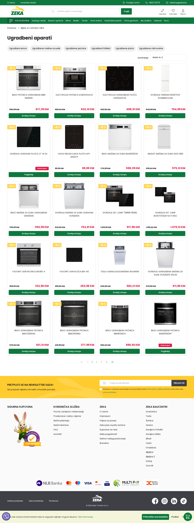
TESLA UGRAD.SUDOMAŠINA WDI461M (120, 271)
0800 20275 (154, 2)
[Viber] (6, 519)
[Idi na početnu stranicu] (17, 11)
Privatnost (53, 501)
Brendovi (104, 443)
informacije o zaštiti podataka (158, 389)
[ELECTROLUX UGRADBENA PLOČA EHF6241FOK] (120, 78)
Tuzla (148, 416)
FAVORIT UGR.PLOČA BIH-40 (74, 271)
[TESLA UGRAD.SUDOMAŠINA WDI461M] (120, 255)
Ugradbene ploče (125, 48)
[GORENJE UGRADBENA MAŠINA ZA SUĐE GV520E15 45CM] (165, 255)
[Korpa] (188, 516)
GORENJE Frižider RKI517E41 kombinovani (165, 96)
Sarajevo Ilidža (153, 434)
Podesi (175, 516)
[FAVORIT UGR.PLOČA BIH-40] (74, 255)
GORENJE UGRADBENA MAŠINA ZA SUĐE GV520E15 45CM (165, 273)
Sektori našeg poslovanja (113, 438)
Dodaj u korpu (29, 115)
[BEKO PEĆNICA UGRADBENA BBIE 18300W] (29, 78)
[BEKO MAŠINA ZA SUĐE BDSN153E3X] (120, 137)
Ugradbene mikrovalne (151, 48)
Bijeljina (149, 452)
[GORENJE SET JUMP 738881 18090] (120, 196)
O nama (11, 2)
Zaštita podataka (15, 501)
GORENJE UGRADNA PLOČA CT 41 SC (29, 153)
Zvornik (149, 465)
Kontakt (57, 434)
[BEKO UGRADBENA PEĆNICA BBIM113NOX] (120, 313)
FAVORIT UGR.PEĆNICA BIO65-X (28, 271)
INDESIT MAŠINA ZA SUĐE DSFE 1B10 (165, 153)
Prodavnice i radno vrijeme (67, 416)
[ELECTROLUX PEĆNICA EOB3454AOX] (74, 78)
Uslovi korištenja (36, 501)
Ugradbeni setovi (18, 48)
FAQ (55, 429)
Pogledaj (28, 174)
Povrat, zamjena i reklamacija (68, 411)
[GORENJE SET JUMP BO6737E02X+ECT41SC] (165, 196)
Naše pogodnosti (108, 434)
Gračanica (151, 411)
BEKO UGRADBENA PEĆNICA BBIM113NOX (119, 332)
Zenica (149, 425)
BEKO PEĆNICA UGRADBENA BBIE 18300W (29, 96)
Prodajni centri (132, 2)
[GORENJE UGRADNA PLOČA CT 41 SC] (29, 137)
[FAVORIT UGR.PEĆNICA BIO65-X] (29, 255)
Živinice (149, 420)
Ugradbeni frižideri (100, 48)
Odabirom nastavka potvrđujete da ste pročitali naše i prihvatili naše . (143, 390)
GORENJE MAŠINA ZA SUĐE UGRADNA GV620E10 (74, 214)
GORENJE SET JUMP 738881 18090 (120, 212)
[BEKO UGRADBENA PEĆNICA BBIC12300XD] (29, 313)
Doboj (149, 461)
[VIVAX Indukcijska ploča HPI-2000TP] (74, 137)
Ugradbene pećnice (75, 48)
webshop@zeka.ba (178, 2)
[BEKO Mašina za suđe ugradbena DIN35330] (29, 196)
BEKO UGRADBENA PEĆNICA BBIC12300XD (28, 332)
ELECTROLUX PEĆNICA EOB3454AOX (74, 94)
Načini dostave (61, 425)
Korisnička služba (28, 2)
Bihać (149, 438)
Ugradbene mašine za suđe (46, 48)
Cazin (149, 443)
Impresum (105, 416)
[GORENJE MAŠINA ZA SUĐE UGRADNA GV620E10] (74, 196)
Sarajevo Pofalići (154, 429)
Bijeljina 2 (150, 456)
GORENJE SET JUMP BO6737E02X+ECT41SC (165, 214)
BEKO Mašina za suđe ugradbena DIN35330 (28, 214)
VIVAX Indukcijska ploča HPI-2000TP (74, 155)
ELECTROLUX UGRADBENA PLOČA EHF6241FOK (120, 96)
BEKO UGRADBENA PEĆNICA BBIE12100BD (74, 332)
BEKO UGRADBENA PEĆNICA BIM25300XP (165, 332)
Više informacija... (86, 517)
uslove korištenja (109, 392)
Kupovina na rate (108, 429)
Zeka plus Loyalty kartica (112, 425)
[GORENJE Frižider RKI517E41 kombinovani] (165, 78)
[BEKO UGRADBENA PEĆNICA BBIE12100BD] (74, 313)
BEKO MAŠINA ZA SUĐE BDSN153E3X (120, 153)
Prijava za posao (108, 420)
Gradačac (151, 447)
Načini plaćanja (61, 420)
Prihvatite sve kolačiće (155, 516)
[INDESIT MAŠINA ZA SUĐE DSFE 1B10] (165, 137)
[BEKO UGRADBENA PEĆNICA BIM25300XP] (165, 313)
